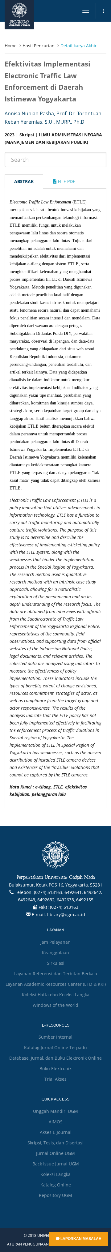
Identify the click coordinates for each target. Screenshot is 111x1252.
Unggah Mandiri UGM (55, 1111)
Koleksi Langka (55, 1174)
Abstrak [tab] (24, 181)
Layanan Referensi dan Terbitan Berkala (55, 973)
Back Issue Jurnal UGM (55, 1164)
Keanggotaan (55, 952)
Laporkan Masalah (80, 1239)
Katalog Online (55, 1185)
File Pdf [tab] (66, 181)
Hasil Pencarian (39, 46)
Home (11, 46)
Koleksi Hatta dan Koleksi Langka (55, 995)
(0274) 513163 (64, 907)
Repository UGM (55, 1195)
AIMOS (56, 1122)
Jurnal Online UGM (55, 1153)
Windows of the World (55, 1005)
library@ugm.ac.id (66, 914)
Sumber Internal (55, 1037)
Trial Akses (55, 1079)
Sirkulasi (55, 963)
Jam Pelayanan (55, 942)
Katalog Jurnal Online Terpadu (55, 1047)
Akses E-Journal (56, 1132)
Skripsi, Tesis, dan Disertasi (55, 1143)
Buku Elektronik (55, 1068)
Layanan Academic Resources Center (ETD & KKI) (56, 984)
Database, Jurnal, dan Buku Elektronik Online (55, 1058)
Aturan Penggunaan (28, 1244)
